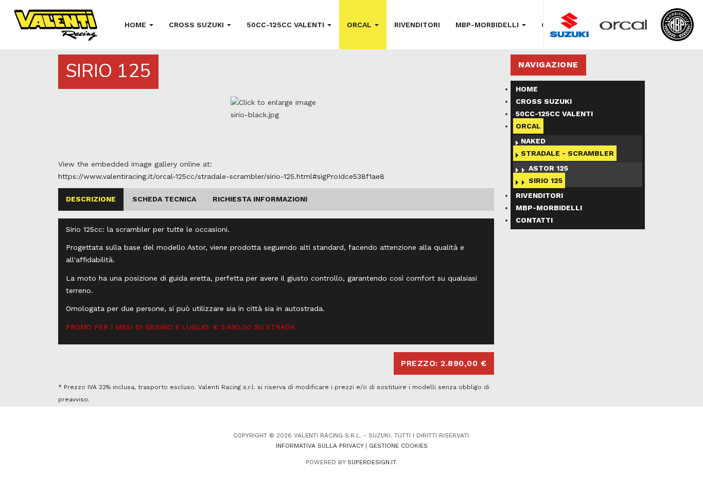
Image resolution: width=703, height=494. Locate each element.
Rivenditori (417, 25)
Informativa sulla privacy (319, 445)
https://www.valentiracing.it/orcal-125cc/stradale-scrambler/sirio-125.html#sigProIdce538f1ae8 (221, 176)
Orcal (360, 25)
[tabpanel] (276, 127)
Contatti (534, 220)
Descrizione (91, 199)
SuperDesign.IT (371, 462)
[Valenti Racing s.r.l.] (55, 25)
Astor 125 (548, 168)
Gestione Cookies (398, 445)
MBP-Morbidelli (488, 25)
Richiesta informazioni (260, 199)
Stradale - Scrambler (567, 153)
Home (136, 25)
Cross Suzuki (197, 25)
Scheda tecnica (164, 199)
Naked (533, 141)
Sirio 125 (546, 180)
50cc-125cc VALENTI (286, 25)
